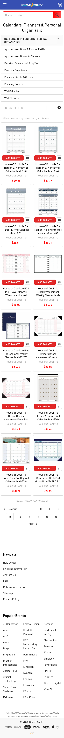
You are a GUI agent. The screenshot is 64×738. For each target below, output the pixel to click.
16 (56, 516)
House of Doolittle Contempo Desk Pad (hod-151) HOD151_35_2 (48, 478)
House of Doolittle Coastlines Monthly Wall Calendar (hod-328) (16, 478)
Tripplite (48, 676)
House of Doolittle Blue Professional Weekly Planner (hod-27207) (16, 354)
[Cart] (59, 4)
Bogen (6, 648)
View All (48, 689)
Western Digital (52, 682)
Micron (27, 691)
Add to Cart (13, 158)
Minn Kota (29, 697)
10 (58, 508)
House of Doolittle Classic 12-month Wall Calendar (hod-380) (48, 416)
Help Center (9, 562)
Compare (27, 158)
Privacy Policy (11, 599)
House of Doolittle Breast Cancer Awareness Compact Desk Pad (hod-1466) (48, 355)
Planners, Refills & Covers (18, 77)
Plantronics (50, 640)
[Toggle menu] (4, 4)
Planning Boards (13, 84)
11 (10, 516)
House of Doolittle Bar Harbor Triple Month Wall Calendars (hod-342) (48, 230)
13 (29, 516)
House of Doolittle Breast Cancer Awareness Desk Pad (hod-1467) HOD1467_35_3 (16, 419)
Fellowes (8, 697)
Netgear (48, 623)
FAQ (5, 580)
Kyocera (28, 672)
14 (38, 516)
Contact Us (9, 574)
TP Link (48, 670)
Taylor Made (50, 664)
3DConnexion (10, 623)
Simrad (48, 652)
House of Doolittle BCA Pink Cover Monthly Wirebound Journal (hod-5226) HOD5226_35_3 (16, 295)
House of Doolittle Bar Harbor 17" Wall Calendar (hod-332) (16, 230)
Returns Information (14, 587)
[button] (59, 108)
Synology (49, 658)
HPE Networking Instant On (30, 644)
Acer (5, 630)
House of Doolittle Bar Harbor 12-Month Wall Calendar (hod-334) (48, 168)
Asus (6, 642)
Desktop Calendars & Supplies (21, 63)
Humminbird (30, 654)
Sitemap (8, 593)
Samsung (49, 646)
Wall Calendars (12, 91)
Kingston (28, 666)
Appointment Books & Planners (22, 56)
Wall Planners (11, 98)
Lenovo (27, 678)
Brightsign (9, 654)
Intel (25, 660)
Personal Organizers (15, 70)
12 (20, 516)
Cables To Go (10, 670)
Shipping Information (15, 568)
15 (47, 516)
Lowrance (29, 685)
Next (32, 523)
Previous (11, 508)
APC (5, 636)
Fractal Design (31, 623)
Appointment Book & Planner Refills (24, 49)
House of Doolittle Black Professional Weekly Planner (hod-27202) (48, 293)
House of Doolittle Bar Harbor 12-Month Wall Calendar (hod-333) (16, 168)
